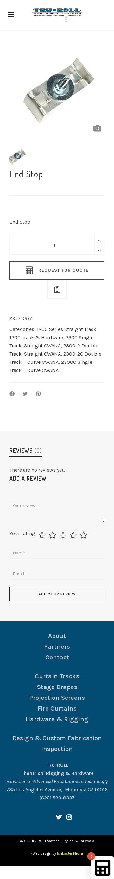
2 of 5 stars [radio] (53, 535)
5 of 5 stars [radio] (84, 535)
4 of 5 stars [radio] (74, 535)
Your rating (22, 533)
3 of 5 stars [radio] (63, 535)
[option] (57, 87)
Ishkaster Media (70, 854)
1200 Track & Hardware (36, 337)
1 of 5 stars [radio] (43, 535)
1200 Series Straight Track (66, 329)
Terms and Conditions (45, 872)
